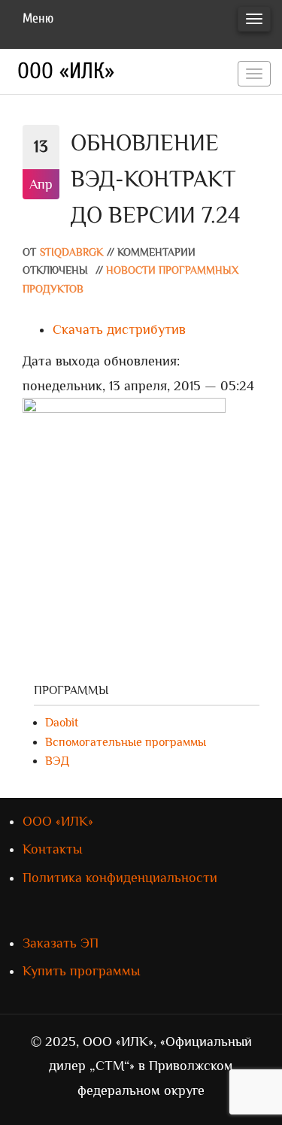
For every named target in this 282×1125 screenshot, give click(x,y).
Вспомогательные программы (125, 742)
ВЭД (57, 761)
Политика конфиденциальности (120, 877)
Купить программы (81, 970)
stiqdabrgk (71, 252)
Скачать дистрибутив (119, 329)
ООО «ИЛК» (65, 71)
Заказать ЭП (61, 943)
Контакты (52, 849)
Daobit (61, 722)
